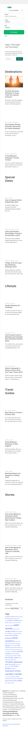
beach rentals (13, 620)
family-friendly (9, 635)
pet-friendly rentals (12, 657)
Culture (7, 332)
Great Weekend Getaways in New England (11, 444)
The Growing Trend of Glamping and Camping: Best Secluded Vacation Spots (14, 338)
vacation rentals (13, 674)
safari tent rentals (10, 664)
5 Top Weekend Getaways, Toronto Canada (12, 158)
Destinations (8, 89)
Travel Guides (11, 410)
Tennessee (15, 122)
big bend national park (13, 622)
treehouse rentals (13, 671)
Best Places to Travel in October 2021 (13, 413)
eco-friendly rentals (16, 633)
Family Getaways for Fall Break (12, 306)
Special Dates (9, 198)
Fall (6, 410)
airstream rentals (19, 616)
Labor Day (7, 229)
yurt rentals (17, 681)
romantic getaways (14, 662)
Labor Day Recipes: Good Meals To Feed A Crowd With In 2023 (13, 233)
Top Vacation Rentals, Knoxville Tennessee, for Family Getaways (13, 126)
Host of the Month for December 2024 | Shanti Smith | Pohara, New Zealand (13, 517)
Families (7, 303)
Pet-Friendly (18, 655)
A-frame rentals (9, 616)
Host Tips (17, 649)
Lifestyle (12, 303)
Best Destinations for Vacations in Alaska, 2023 (13, 475)
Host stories (11, 649)
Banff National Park (9, 618)
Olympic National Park (9, 655)
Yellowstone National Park (11, 678)
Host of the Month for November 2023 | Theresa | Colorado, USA (13, 550)
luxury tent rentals (14, 653)
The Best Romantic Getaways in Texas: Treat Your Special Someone (12, 94)
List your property (14, 10)
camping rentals (16, 629)
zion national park (9, 682)
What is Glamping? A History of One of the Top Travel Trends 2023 (14, 370)
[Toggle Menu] (6, 36)
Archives (7, 608)
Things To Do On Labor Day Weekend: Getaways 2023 (13, 265)
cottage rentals (10, 631)
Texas (14, 89)
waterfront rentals (14, 676)
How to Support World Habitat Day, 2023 (13, 201)
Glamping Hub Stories (11, 512)
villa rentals (7, 676)
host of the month (15, 647)
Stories (19, 545)
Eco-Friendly (8, 633)
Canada (7, 153)
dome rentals (19, 631)
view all (24, 72)
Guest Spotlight (14, 645)
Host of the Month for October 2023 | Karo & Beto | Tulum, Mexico (13, 583)
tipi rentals (12, 668)
